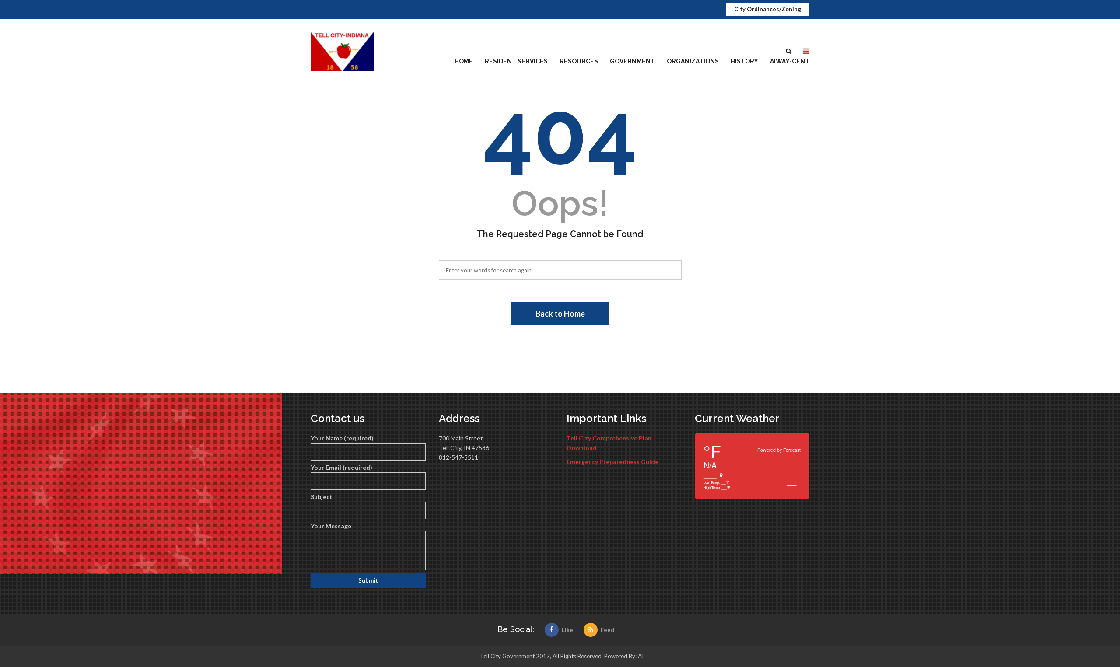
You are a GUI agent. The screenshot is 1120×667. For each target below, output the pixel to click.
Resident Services (516, 61)
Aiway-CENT (789, 61)
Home (464, 61)
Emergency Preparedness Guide (612, 461)
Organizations (693, 61)
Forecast (792, 450)
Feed (607, 629)
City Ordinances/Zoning (767, 9)
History (744, 61)
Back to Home (560, 313)
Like (567, 629)
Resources (579, 61)
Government (632, 61)
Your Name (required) (342, 438)
